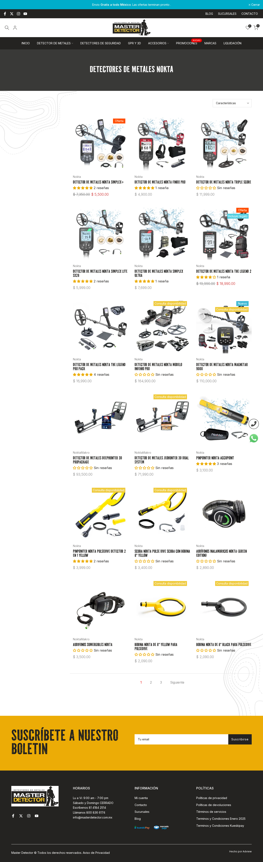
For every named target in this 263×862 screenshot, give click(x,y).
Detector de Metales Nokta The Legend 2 (223, 272)
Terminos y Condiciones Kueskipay (220, 825)
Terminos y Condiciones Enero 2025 (221, 818)
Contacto (141, 805)
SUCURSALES (227, 13)
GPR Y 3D (134, 43)
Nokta (77, 176)
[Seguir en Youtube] (25, 13)
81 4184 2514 (97, 807)
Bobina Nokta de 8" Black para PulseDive (223, 645)
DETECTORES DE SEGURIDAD (100, 43)
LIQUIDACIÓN (232, 43)
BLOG (209, 13)
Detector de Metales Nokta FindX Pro (160, 182)
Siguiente (177, 682)
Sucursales (142, 811)
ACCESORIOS (157, 43)
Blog (138, 818)
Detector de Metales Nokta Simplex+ (98, 182)
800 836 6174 (95, 812)
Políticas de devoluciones (213, 805)
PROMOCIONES (188, 43)
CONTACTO (249, 13)
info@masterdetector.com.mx (92, 817)
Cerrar (9, 4)
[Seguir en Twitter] (12, 13)
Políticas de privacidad (211, 798)
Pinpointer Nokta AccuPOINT (215, 458)
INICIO (26, 43)
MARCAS (210, 43)
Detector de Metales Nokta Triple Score (223, 182)
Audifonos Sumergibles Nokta (92, 645)
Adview (247, 851)
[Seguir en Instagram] (18, 13)
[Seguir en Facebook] (5, 13)
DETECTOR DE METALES (54, 43)
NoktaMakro (81, 452)
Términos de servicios (211, 811)
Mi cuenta (141, 798)
